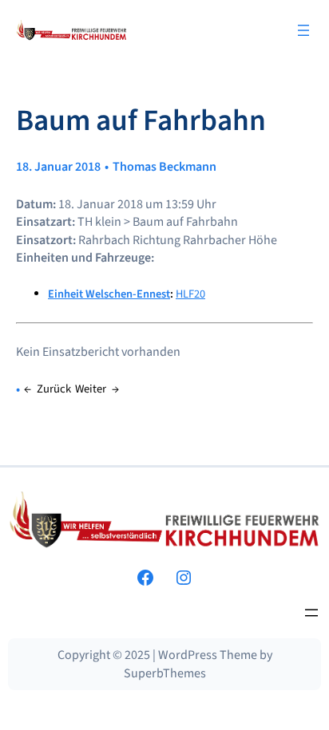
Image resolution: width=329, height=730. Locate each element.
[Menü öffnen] (303, 30)
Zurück (54, 389)
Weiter (90, 389)
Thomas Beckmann (164, 167)
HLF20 (190, 294)
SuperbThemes (165, 673)
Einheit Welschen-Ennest (109, 294)
